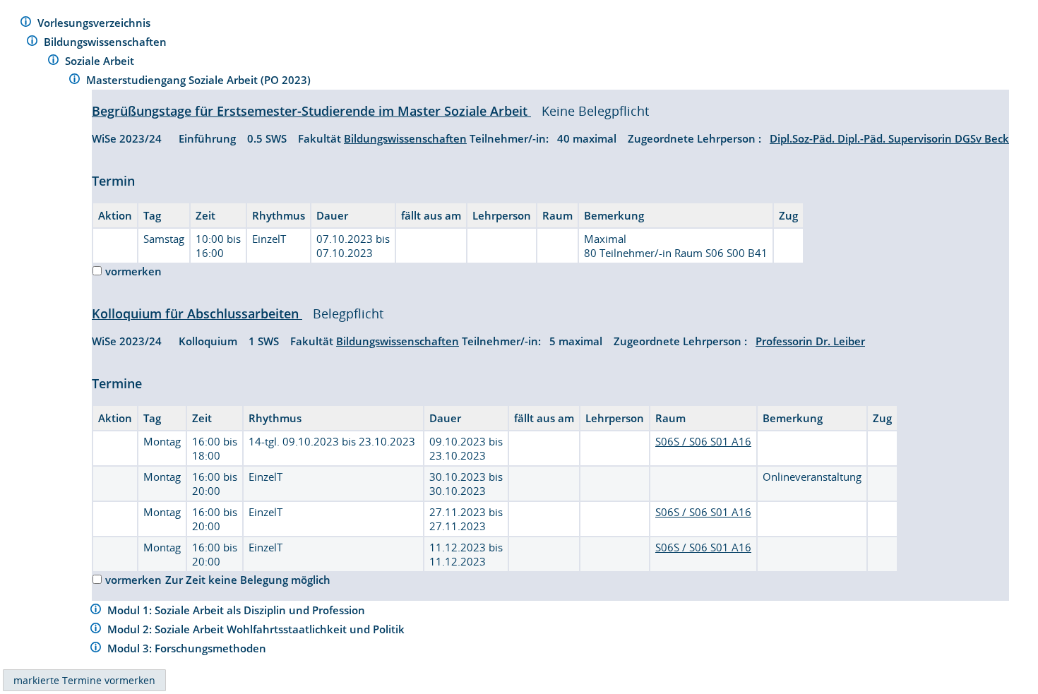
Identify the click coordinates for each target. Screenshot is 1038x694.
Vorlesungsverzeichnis (95, 23)
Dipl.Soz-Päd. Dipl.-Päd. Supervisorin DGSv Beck (889, 138)
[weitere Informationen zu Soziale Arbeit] (53, 61)
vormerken (133, 271)
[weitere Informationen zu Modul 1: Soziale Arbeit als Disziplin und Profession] (96, 611)
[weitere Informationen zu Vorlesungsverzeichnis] (26, 23)
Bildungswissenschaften (106, 42)
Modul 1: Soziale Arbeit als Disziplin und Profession (237, 610)
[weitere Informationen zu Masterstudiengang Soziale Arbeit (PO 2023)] (74, 81)
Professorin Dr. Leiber (810, 341)
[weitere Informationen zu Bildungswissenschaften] (32, 42)
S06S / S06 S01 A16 (703, 441)
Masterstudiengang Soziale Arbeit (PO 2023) (200, 80)
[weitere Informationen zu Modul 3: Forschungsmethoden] (96, 649)
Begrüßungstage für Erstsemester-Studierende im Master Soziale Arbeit (311, 110)
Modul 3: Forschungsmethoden (188, 648)
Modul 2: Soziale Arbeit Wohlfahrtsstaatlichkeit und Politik (257, 629)
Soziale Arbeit (101, 61)
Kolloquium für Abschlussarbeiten (197, 313)
